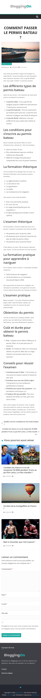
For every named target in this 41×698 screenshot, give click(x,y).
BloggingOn (6, 67)
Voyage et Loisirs (6, 64)
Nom (4, 595)
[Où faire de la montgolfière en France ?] (20, 484)
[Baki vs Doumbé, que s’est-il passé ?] (20, 520)
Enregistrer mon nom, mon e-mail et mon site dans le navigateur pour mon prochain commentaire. (20, 627)
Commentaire (7, 569)
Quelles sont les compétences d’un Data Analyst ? (21, 423)
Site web (5, 613)
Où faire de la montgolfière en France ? (19, 507)
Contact (4, 669)
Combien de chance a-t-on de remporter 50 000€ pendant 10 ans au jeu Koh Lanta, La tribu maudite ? (19, 431)
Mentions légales (7, 673)
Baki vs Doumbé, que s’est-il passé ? (19, 542)
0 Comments (23, 67)
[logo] (14, 652)
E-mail (4, 604)
